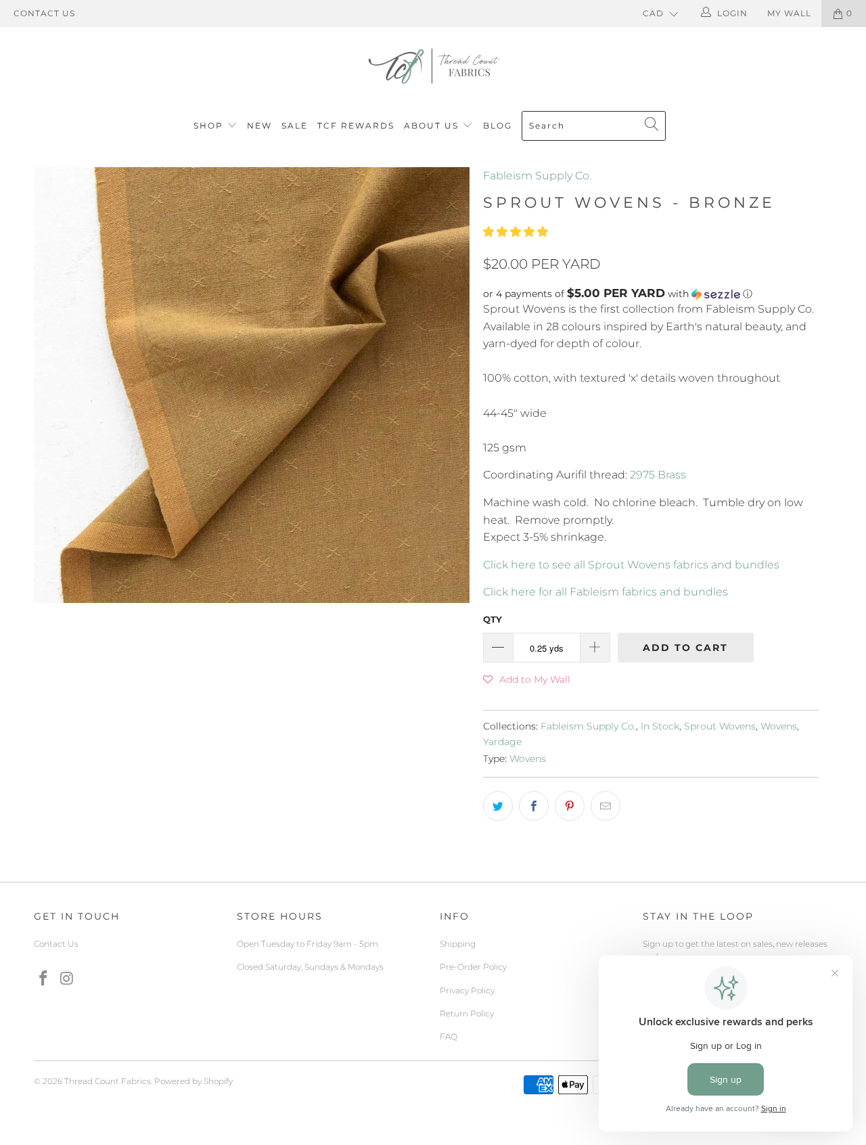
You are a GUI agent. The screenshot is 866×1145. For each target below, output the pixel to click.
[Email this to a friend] (605, 806)
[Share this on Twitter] (498, 806)
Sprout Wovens (720, 726)
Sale (294, 125)
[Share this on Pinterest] (570, 806)
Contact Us (44, 13)
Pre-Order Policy (473, 967)
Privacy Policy (467, 990)
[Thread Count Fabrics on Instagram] (68, 979)
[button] (515, 231)
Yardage (502, 742)
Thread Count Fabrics (107, 1081)
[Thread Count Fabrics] (433, 66)
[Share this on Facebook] (534, 806)
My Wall (789, 13)
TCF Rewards (355, 125)
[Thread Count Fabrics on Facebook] (44, 979)
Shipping (458, 944)
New (259, 125)
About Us (433, 125)
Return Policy (467, 1013)
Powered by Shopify (193, 1081)
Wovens (778, 726)
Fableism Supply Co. (537, 175)
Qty (492, 619)
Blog (497, 125)
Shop (208, 125)
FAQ (448, 1036)
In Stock (660, 726)
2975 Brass (658, 474)
